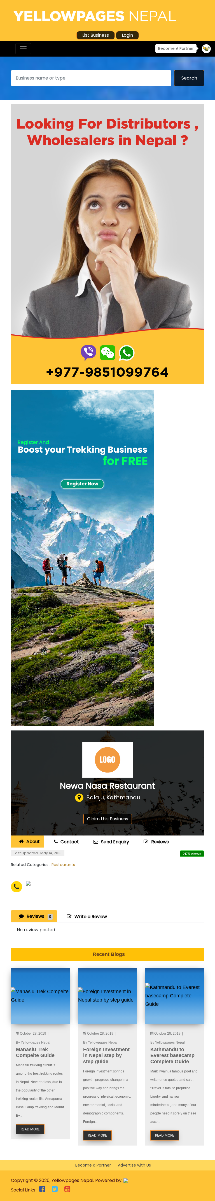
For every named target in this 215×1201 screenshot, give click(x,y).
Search (189, 78)
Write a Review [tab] (90, 916)
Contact (69, 842)
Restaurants (63, 864)
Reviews (160, 842)
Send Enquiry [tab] (115, 842)
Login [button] (127, 35)
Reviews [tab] (39, 916)
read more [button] (30, 1129)
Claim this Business (107, 819)
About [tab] (33, 841)
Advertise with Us (134, 1165)
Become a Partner (93, 1165)
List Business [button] (95, 35)
